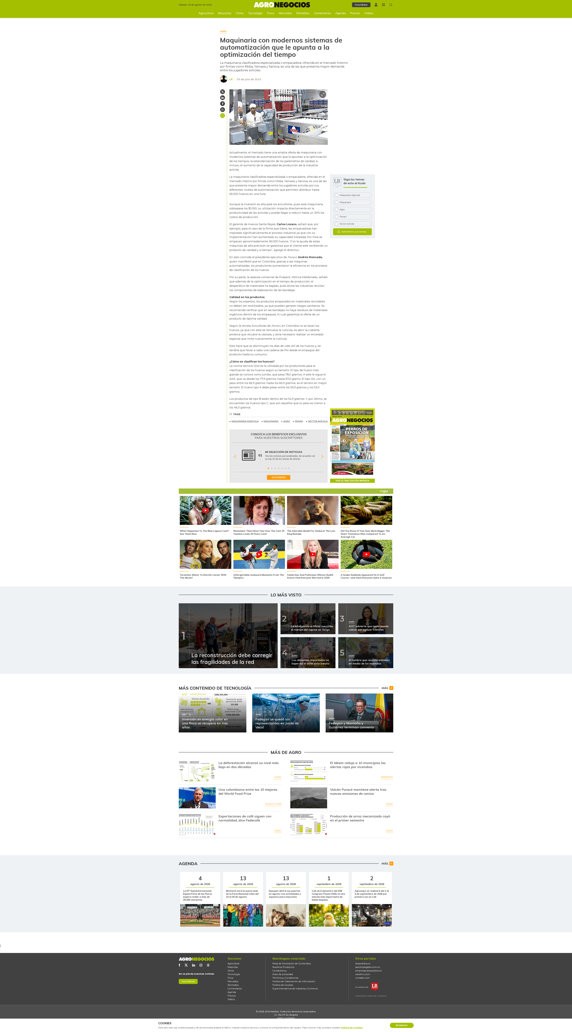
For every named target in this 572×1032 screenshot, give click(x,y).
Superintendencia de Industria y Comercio (295, 988)
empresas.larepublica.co (368, 970)
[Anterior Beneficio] (235, 456)
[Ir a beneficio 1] (268, 468)
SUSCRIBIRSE (279, 477)
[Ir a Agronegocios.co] (196, 959)
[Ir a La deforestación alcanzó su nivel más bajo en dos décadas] (197, 771)
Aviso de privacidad (282, 974)
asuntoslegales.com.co (367, 967)
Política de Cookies (282, 985)
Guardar (222, 115)
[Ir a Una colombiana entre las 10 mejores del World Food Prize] (197, 797)
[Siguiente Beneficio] (322, 456)
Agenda (340, 13)
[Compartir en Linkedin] (222, 97)
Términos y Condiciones (285, 978)
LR (231, 79)
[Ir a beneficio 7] (288, 468)
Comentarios (322, 13)
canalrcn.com (362, 974)
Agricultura (206, 13)
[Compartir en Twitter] (222, 91)
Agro (278, 777)
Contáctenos (279, 970)
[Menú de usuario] (376, 4)
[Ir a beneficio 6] (285, 468)
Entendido (402, 1025)
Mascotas (224, 13)
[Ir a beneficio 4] (278, 468)
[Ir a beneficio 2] (271, 468)
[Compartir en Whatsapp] (222, 109)
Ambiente (387, 777)
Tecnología (255, 13)
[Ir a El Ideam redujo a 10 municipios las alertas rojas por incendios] (308, 771)
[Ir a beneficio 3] (275, 468)
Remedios (303, 13)
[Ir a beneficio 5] (282, 468)
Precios (355, 13)
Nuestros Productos (283, 967)
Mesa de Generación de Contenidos (291, 963)
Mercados (285, 13)
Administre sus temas (353, 231)
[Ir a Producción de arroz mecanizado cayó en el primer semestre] (308, 824)
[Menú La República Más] (383, 4)
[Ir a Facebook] (179, 965)
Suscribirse (188, 981)
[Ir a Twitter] (186, 965)
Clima (240, 13)
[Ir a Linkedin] (193, 965)
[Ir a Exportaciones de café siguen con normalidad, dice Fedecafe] (197, 824)
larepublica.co (362, 963)
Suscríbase (361, 4)
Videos (368, 13)
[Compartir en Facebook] (222, 103)
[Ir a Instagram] (200, 965)
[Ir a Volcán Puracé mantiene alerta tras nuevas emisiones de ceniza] (308, 797)
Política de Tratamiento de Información (293, 981)
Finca (270, 13)
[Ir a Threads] (208, 965)
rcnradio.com (362, 978)
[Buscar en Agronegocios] (391, 4)
